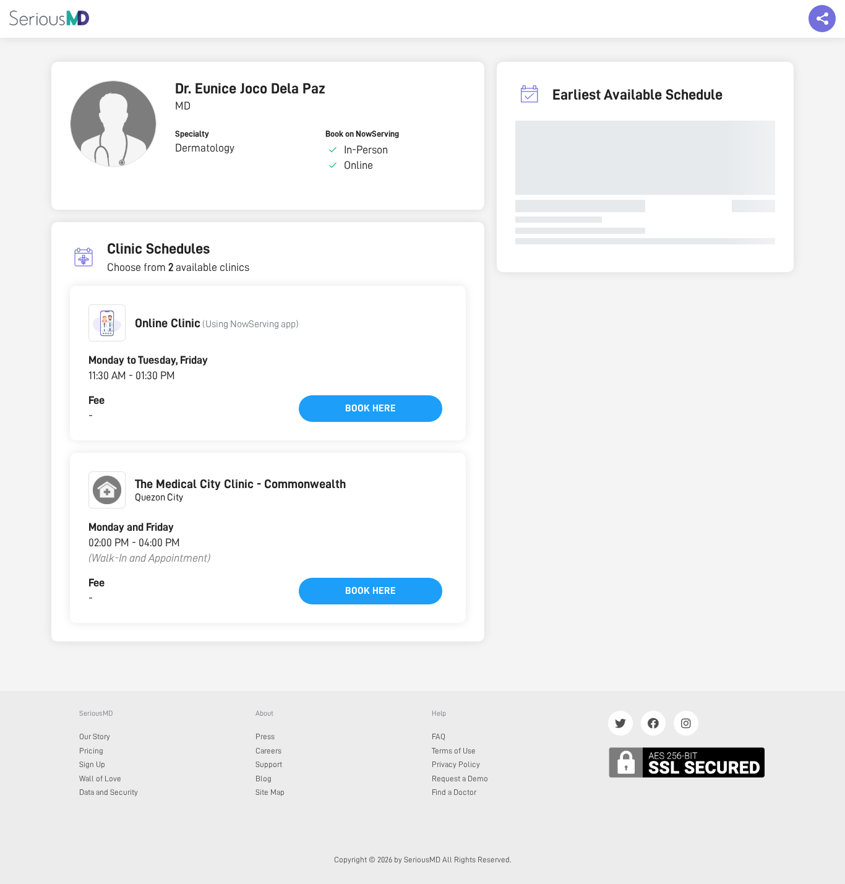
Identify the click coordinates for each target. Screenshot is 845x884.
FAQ (438, 736)
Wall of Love (100, 779)
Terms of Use (454, 751)
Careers (268, 751)
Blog (263, 779)
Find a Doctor (454, 792)
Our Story (94, 736)
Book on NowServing (362, 133)
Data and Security (108, 792)
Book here (370, 408)
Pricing (91, 751)
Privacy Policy (456, 764)
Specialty (192, 133)
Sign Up (92, 764)
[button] (107, 322)
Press (265, 736)
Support (268, 764)
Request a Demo (460, 779)
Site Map (270, 792)
